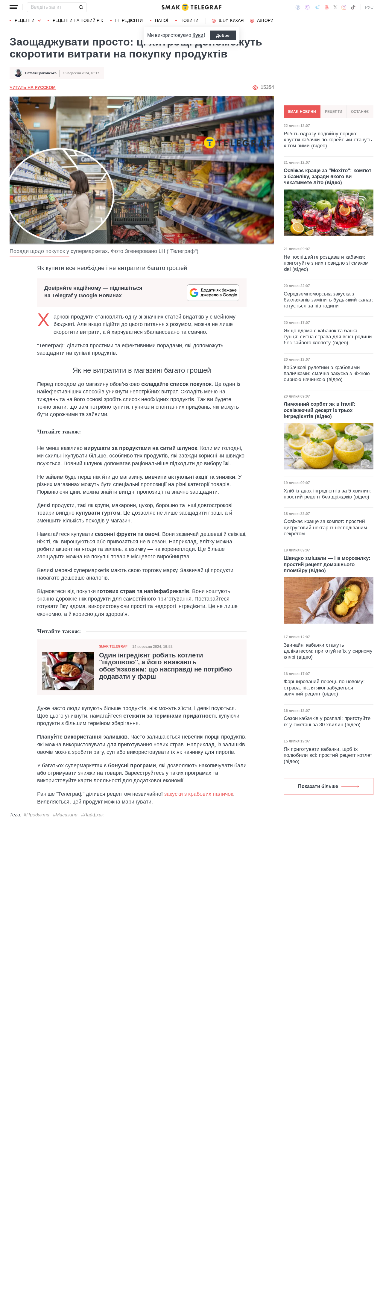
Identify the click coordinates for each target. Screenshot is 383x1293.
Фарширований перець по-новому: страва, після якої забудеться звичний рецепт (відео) (324, 688)
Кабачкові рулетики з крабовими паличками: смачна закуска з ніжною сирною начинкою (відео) (327, 374)
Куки (197, 35)
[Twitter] (335, 7)
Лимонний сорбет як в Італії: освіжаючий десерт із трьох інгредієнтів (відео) (319, 410)
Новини (189, 20)
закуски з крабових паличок (198, 794)
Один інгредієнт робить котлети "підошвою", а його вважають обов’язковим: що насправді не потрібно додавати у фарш (165, 666)
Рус (369, 7)
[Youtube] (326, 7)
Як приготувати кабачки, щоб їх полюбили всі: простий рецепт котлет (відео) (328, 755)
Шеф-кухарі (231, 20)
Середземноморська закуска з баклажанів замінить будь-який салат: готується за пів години (328, 300)
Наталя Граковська (41, 73)
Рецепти (24, 20)
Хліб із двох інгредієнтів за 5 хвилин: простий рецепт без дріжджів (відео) (327, 494)
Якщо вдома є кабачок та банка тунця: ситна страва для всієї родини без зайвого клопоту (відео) (328, 337)
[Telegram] (317, 7)
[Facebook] (298, 7)
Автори (265, 20)
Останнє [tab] (360, 112)
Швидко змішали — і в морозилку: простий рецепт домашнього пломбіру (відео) (327, 564)
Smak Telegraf (113, 646)
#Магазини (65, 814)
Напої (161, 20)
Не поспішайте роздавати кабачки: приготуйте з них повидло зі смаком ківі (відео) (326, 263)
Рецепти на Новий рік (78, 20)
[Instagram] (344, 7)
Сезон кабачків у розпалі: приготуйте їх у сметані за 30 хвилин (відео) (327, 721)
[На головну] (191, 7)
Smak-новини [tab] (302, 112)
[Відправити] (81, 7)
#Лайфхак (92, 814)
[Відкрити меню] (14, 7)
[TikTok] (353, 7)
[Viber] (307, 7)
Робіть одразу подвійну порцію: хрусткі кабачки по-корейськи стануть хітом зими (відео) (328, 139)
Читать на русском (33, 87)
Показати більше (318, 786)
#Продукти (36, 814)
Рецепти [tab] (333, 112)
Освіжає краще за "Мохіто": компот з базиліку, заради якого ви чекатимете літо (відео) (327, 176)
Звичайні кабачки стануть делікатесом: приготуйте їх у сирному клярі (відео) (328, 651)
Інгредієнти (129, 20)
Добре (223, 35)
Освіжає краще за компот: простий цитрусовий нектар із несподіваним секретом (325, 527)
